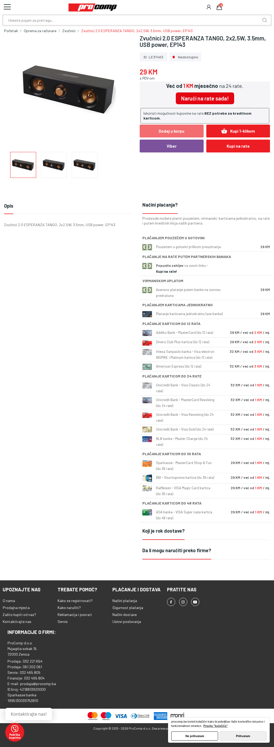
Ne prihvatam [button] (194, 736)
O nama (9, 600)
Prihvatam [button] (243, 736)
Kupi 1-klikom (238, 131)
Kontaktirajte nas (17, 621)
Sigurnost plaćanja (127, 607)
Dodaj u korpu (171, 131)
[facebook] (171, 602)
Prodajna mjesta (16, 607)
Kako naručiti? (69, 607)
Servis (63, 621)
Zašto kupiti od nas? (19, 614)
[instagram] (183, 602)
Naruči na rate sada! (205, 98)
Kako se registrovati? (75, 600)
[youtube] (195, 602)
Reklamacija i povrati (75, 614)
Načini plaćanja (124, 600)
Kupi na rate (238, 146)
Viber (172, 146)
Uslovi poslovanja (126, 621)
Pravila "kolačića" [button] (215, 725)
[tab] (206, 205)
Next (121, 90)
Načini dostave (124, 614)
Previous (16, 90)
